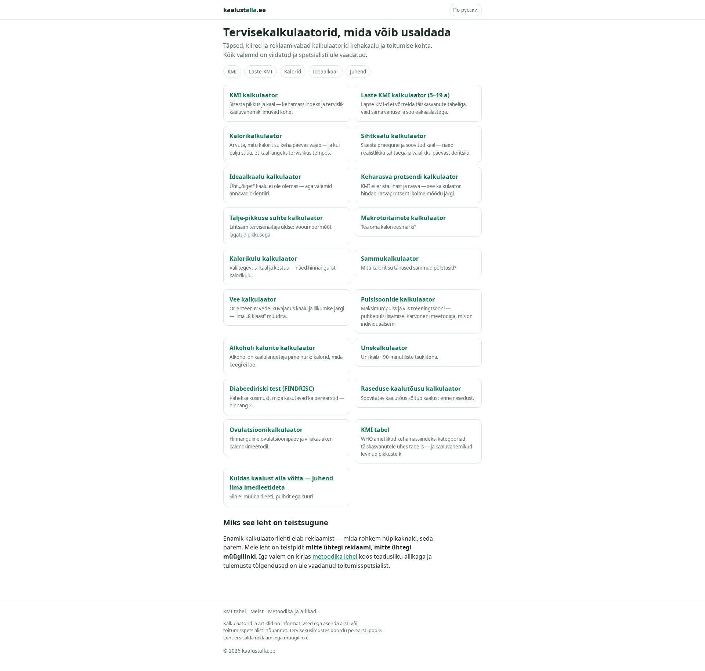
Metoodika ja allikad (292, 611)
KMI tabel (234, 611)
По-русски (465, 9)
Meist (257, 611)
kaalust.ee (244, 10)
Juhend (358, 71)
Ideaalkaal (325, 71)
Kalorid (292, 71)
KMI (232, 71)
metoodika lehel (334, 556)
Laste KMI (260, 71)
